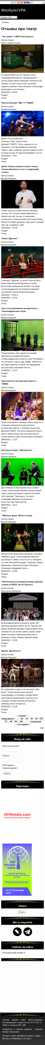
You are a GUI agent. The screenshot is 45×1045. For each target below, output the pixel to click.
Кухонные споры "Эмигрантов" (17, 450)
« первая (21, 716)
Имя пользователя (11, 746)
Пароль (6, 756)
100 (21, 722)
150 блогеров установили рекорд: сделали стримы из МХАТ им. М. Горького (22, 583)
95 (36, 719)
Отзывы (5, 22)
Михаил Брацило (8, 109)
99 (16, 722)
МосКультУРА (13, 10)
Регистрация (8, 765)
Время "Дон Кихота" (11, 650)
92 (22, 719)
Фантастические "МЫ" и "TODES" (18, 102)
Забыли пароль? (9, 768)
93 (27, 719)
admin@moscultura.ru (25, 1036)
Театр (3, 98)
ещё (42, 728)
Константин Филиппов (11, 591)
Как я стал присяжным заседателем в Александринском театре (19, 310)
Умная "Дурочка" (10, 238)
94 (32, 719)
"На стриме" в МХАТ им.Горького (17, 36)
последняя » (23, 724)
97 (6, 722)
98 (11, 722)
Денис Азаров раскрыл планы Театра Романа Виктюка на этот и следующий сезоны (20, 169)
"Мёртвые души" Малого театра (17, 515)
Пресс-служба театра (10, 43)
